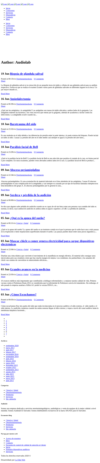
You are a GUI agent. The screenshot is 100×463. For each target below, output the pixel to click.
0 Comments (39, 79)
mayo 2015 (10, 378)
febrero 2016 (11, 361)
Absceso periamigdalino (25, 169)
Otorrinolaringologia (24, 79)
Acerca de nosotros (13, 438)
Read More (5, 94)
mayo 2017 (10, 348)
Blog (8, 441)
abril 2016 (10, 359)
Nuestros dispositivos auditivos (18, 449)
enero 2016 (10, 363)
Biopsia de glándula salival (26, 73)
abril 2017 (10, 350)
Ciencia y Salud (22, 223)
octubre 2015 (11, 367)
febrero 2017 (11, 352)
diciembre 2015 (12, 365)
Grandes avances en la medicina (30, 269)
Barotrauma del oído (23, 124)
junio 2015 (10, 376)
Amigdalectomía (20, 98)
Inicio (8, 447)
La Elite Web (20, 460)
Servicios (9, 397)
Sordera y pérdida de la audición (30, 195)
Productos (10, 395)
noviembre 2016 (12, 354)
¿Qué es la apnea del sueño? (27, 218)
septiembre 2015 (12, 370)
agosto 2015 (10, 372)
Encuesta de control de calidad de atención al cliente (26, 445)
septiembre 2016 (12, 357)
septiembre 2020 (12, 346)
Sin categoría (11, 399)
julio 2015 (10, 374)
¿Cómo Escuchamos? (23, 294)
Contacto (9, 443)
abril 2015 (10, 381)
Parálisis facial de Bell (24, 146)
